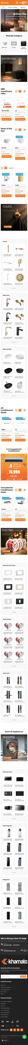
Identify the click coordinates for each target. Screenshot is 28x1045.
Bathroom (3, 1003)
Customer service (5, 989)
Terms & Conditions (6, 987)
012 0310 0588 (8, 945)
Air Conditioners (5, 1010)
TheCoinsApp (4, 1037)
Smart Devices (4, 1014)
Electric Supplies (5, 1012)
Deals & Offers (4, 1017)
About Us (3, 985)
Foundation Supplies (6, 1001)
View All (14, 288)
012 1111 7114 (16, 945)
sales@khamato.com (10, 951)
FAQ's (2, 994)
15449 (25, 951)
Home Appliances (5, 1008)
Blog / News (4, 991)
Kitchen (3, 1006)
